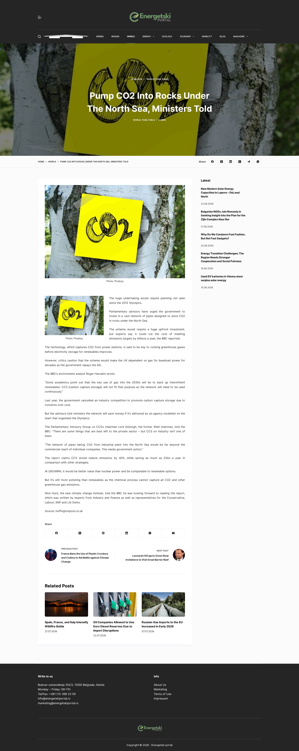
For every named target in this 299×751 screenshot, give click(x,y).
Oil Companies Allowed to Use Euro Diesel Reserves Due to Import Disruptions (113, 626)
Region (115, 36)
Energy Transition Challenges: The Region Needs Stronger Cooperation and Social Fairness (222, 257)
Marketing (160, 689)
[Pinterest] (103, 533)
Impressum (161, 698)
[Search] (39, 36)
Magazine (238, 36)
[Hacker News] (240, 161)
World (131, 36)
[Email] (173, 533)
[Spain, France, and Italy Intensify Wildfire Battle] (66, 604)
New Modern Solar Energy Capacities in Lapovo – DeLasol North (220, 192)
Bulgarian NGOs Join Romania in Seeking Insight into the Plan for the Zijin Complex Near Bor (223, 215)
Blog (222, 36)
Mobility (207, 36)
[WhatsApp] (258, 161)
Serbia (100, 36)
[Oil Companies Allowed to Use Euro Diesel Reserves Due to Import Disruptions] (115, 604)
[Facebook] (212, 161)
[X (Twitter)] (221, 161)
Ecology (167, 36)
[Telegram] (249, 161)
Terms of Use (162, 694)
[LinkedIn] (230, 161)
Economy (185, 36)
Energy (147, 36)
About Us (160, 685)
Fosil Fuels (162, 79)
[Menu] (39, 17)
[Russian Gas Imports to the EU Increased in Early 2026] (163, 604)
